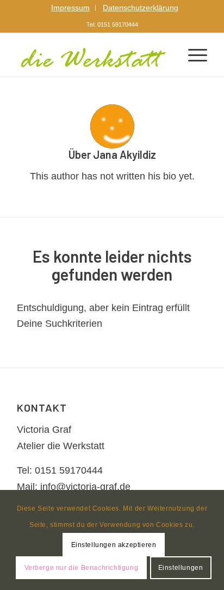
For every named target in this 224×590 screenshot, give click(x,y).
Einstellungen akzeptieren (114, 545)
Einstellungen (180, 568)
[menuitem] (71, 8)
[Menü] (192, 55)
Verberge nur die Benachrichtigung (81, 568)
